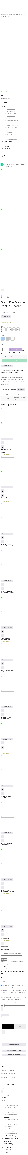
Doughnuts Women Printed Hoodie (6, 797)
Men (5, 106)
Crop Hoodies (10, 132)
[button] (1, 329)
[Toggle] (8, 1095)
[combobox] (16, 1032)
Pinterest (15, 372)
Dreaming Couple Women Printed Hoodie (7, 890)
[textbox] (16, 1032)
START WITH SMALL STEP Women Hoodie (7, 937)
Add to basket (16, 350)
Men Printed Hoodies (11, 111)
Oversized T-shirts (11, 116)
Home (5, 102)
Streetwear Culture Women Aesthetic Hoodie (6, 451)
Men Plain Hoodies (11, 109)
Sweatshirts (9, 118)
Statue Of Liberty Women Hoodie (5, 498)
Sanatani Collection (9, 144)
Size (2, 326)
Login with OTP (14, 1044)
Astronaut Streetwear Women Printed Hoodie (7, 592)
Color (2, 335)
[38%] (7, 422)
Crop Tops (9, 134)
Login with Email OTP (14, 1055)
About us (6, 146)
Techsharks (21, 961)
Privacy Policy (4, 971)
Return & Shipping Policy (13, 971)
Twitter (10, 372)
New (5, 104)
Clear (2, 344)
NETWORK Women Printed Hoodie (6, 718)
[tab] (9, 389)
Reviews (21, 389)
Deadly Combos (8, 141)
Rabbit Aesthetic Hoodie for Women (6, 750)
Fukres (2, 95)
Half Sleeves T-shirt (11, 113)
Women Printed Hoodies (12, 125)
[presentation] (1, 290)
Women (6, 123)
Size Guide (7, 316)
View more (5, 1015)
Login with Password (14, 1051)
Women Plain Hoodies (12, 127)
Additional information (9, 389)
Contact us (7, 148)
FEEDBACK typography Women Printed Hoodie (7, 545)
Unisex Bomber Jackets (12, 120)
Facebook (4, 372)
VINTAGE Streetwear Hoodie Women (6, 844)
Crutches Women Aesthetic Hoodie (5, 638)
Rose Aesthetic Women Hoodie (7, 671)
